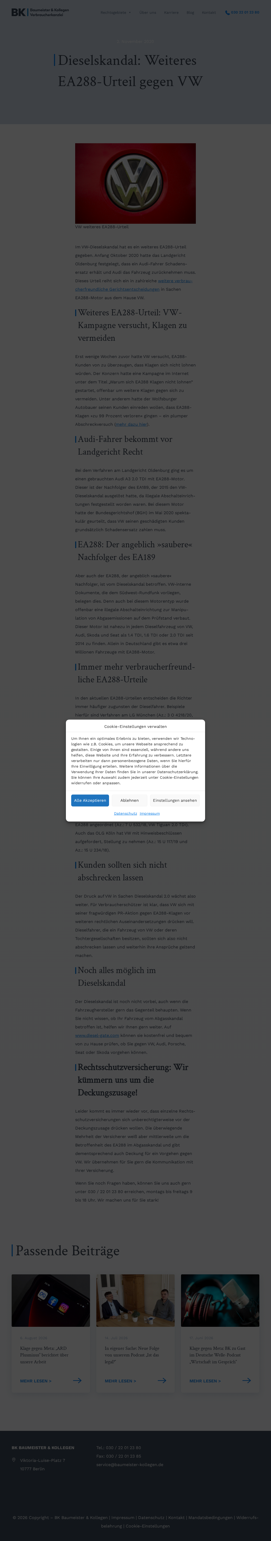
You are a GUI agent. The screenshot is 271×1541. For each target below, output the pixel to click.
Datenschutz (125, 813)
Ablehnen (129, 800)
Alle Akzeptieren (90, 800)
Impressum (150, 813)
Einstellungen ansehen (175, 800)
